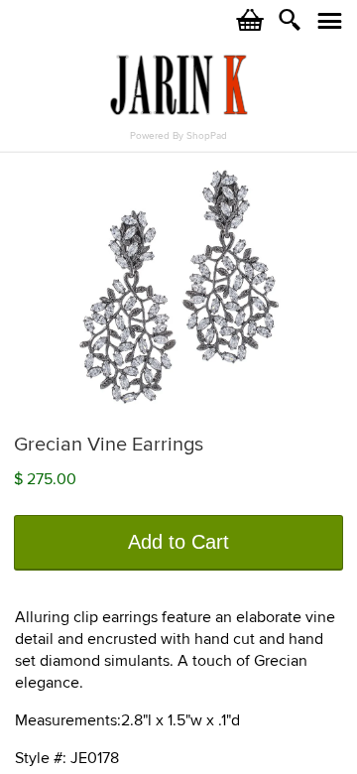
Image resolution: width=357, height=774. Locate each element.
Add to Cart (178, 542)
